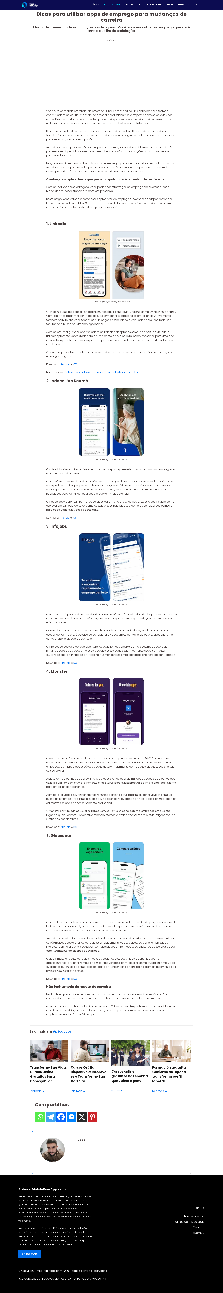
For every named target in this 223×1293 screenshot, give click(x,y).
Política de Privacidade (189, 1222)
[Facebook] (61, 1117)
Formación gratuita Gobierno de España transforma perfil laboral (169, 1074)
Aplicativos (62, 1031)
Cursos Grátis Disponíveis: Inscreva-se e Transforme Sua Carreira (90, 1074)
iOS (75, 364)
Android (66, 364)
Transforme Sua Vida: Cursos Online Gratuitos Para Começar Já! (48, 1074)
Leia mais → (37, 1091)
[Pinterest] (92, 1117)
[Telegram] (51, 1117)
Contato (199, 1227)
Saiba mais (30, 1254)
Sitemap (199, 1233)
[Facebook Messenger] (71, 1117)
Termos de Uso (194, 1216)
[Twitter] (197, 1208)
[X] (82, 1117)
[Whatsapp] (40, 1117)
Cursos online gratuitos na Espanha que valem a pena (130, 1076)
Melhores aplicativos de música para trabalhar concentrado (102, 372)
